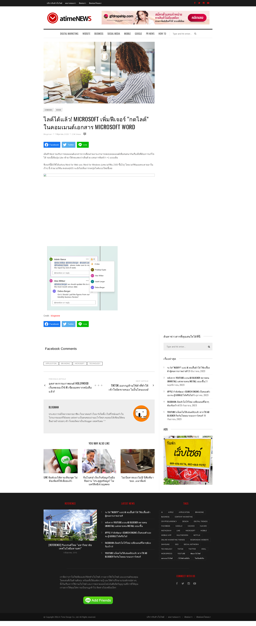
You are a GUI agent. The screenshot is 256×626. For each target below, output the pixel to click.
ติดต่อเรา (82, 3)
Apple (170, 512)
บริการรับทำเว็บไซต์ (54, 3)
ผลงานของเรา (70, 3)
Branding (199, 512)
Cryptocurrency (169, 521)
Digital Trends (200, 521)
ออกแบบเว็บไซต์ (167, 558)
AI (162, 512)
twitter (192, 549)
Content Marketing (184, 517)
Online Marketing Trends (173, 540)
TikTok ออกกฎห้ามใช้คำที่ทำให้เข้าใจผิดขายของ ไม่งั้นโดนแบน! (128, 387)
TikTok (180, 549)
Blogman (48, 134)
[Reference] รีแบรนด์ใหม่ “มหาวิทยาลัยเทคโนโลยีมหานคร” (70, 546)
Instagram (166, 531)
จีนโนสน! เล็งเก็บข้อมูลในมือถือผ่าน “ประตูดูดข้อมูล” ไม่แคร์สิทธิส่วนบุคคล (99, 480)
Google (179, 526)
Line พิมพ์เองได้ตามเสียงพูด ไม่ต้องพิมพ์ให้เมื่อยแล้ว (61, 479)
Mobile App (166, 535)
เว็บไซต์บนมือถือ (183, 558)
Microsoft (190, 531)
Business (165, 517)
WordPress (166, 554)
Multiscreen (182, 535)
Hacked (191, 526)
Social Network (191, 544)
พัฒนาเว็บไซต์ (195, 554)
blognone (55, 315)
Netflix (196, 535)
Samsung (165, 544)
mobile (204, 531)
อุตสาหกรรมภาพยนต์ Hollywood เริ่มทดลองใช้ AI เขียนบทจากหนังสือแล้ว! (70, 387)
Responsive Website (199, 540)
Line (178, 531)
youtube (181, 554)
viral (203, 549)
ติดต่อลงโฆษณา (95, 3)
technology (166, 549)
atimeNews (48, 110)
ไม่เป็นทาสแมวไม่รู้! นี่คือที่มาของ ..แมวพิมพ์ (137, 479)
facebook (165, 526)
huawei (203, 526)
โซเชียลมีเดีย (199, 558)
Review (58, 110)
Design (185, 521)
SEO (176, 544)
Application (184, 512)
